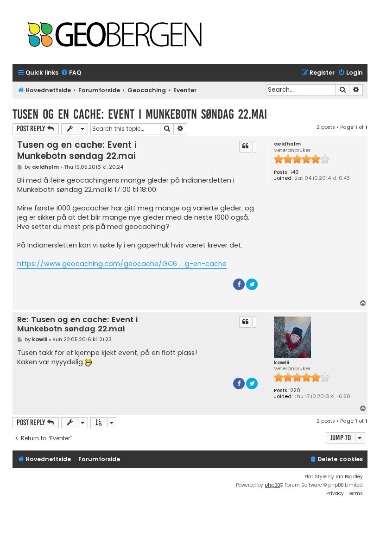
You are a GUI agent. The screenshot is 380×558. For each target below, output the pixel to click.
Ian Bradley (349, 476)
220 (295, 390)
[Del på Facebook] (239, 284)
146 (294, 172)
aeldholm (287, 144)
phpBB (272, 485)
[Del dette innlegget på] (254, 146)
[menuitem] (71, 73)
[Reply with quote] (245, 146)
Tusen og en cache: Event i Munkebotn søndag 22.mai (140, 114)
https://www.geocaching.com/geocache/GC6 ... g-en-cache (122, 263)
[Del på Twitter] (252, 284)
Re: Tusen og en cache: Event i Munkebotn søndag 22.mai (77, 324)
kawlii (281, 363)
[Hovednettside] (114, 35)
